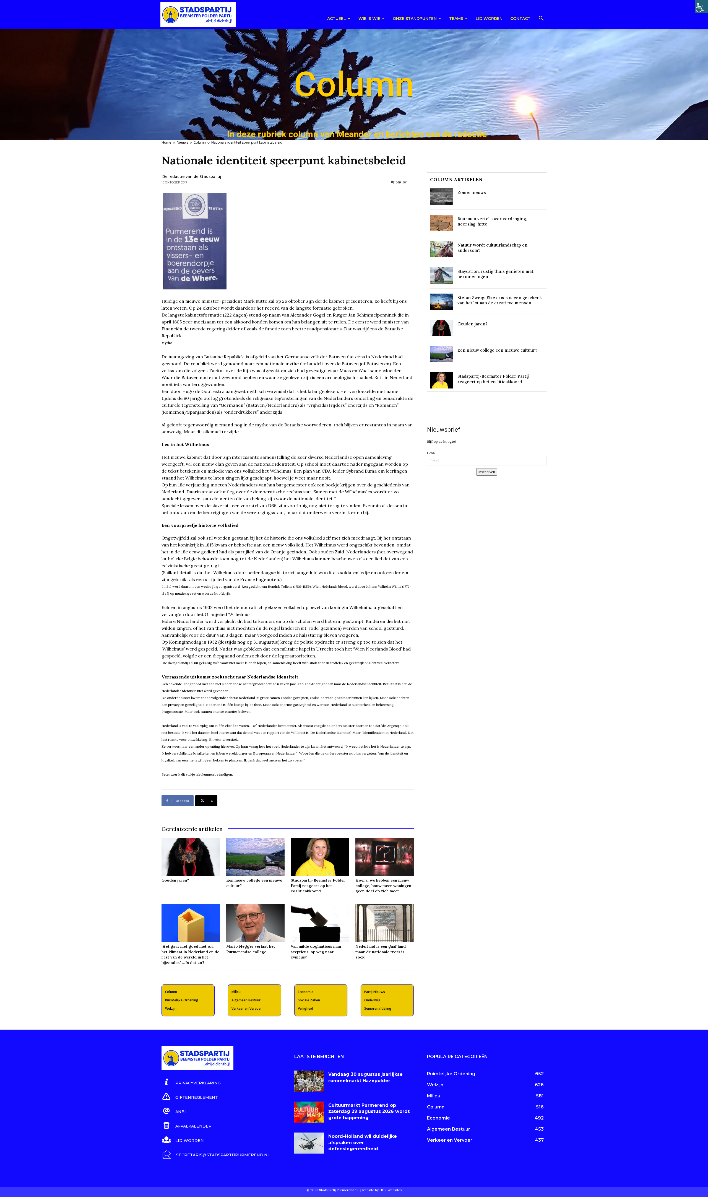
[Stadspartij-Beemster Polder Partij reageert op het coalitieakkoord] (320, 857)
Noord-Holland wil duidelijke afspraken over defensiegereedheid (362, 1142)
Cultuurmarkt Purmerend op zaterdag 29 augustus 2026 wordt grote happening (369, 1111)
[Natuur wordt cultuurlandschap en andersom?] (441, 249)
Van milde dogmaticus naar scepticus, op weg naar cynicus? (316, 952)
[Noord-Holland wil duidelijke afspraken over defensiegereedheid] (309, 1143)
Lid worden (489, 18)
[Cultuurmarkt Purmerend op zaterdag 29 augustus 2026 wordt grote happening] (309, 1112)
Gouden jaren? (175, 880)
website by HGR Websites (382, 1190)
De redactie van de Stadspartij (191, 176)
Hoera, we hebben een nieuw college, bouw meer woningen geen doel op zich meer (383, 885)
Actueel (336, 18)
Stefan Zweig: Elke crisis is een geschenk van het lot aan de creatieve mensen (499, 300)
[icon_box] (191, 1082)
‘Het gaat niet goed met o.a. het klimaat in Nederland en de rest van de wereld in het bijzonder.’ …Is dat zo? (190, 954)
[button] (541, 19)
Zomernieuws (471, 192)
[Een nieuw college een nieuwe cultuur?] (255, 857)
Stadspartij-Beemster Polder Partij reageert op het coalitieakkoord (318, 885)
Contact (520, 18)
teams (456, 18)
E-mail (431, 453)
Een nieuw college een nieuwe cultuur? (497, 350)
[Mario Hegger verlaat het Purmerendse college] (255, 923)
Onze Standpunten (415, 18)
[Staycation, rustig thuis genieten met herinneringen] (441, 275)
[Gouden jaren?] (191, 857)
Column (200, 142)
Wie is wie (369, 18)
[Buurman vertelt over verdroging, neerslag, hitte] (441, 223)
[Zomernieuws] (441, 196)
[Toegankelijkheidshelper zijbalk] (701, 6)
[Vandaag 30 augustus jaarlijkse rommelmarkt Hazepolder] (309, 1081)
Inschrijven (486, 472)
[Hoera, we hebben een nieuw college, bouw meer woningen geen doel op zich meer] (384, 857)
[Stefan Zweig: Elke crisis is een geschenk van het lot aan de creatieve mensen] (441, 302)
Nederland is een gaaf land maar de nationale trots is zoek (380, 952)
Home (166, 142)
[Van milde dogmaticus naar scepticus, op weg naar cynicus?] (320, 923)
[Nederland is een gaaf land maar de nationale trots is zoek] (384, 923)
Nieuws (182, 142)
